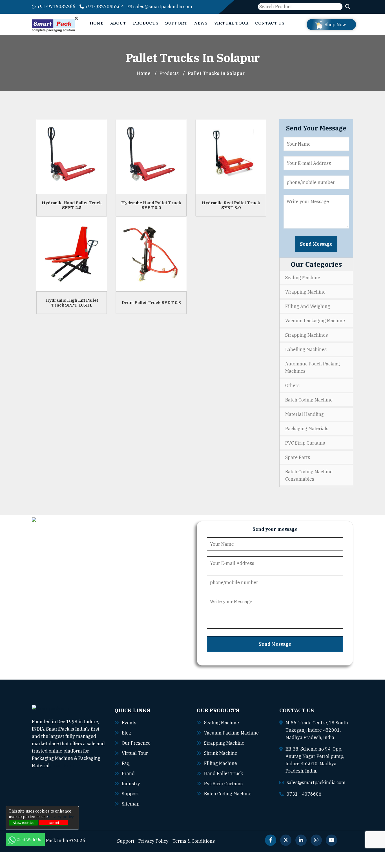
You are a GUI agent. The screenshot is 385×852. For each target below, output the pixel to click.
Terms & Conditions (193, 841)
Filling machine (220, 763)
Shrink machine (220, 753)
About (118, 23)
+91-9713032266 (56, 6)
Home (96, 23)
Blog (126, 733)
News (200, 23)
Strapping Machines (306, 335)
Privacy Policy (153, 841)
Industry (131, 783)
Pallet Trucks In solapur (216, 73)
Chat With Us (29, 839)
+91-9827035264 (104, 6)
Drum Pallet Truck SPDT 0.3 (151, 302)
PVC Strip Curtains (305, 443)
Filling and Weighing (307, 306)
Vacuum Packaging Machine (315, 320)
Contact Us (269, 23)
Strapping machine (224, 743)
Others (292, 385)
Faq (126, 763)
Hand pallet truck (223, 773)
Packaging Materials (306, 428)
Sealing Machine (302, 277)
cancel (53, 822)
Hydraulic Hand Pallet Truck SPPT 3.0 (151, 205)
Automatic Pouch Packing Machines (312, 367)
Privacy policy (61, 816)
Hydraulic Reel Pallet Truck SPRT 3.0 (231, 205)
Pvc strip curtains (223, 783)
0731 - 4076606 (304, 794)
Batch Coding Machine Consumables (309, 475)
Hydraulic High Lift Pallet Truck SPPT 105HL (71, 303)
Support (176, 23)
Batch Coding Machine (309, 400)
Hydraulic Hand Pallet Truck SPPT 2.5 (72, 205)
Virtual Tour (231, 23)
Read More (63, 765)
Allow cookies (23, 822)
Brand (128, 773)
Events (129, 722)
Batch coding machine (227, 793)
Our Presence (136, 743)
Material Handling (304, 414)
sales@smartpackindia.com (162, 6)
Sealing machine (221, 722)
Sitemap (131, 804)
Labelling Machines (306, 349)
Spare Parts (297, 457)
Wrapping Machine (305, 292)
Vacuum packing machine (231, 733)
